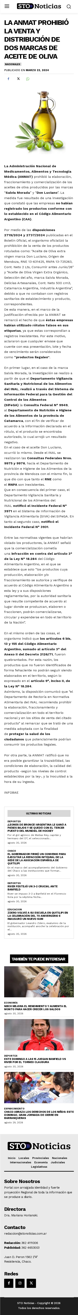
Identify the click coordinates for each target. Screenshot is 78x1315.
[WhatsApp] (27, 79)
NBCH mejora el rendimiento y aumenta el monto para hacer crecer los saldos (35, 1008)
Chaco (11, 851)
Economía (10, 1002)
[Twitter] (18, 79)
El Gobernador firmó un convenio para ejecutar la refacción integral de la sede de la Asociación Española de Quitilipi (36, 858)
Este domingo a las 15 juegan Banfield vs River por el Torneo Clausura (35, 1060)
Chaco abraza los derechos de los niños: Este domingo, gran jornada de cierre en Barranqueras (39, 1115)
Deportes (14, 821)
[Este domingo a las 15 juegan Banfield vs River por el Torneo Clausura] (39, 1034)
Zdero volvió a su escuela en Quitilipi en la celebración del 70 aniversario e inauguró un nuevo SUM (37, 915)
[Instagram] (20, 1283)
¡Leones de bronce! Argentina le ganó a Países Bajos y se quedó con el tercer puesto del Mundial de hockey (36, 827)
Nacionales (12, 64)
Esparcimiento (14, 1108)
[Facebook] (8, 79)
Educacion (14, 909)
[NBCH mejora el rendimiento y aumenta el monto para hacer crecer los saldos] (39, 982)
